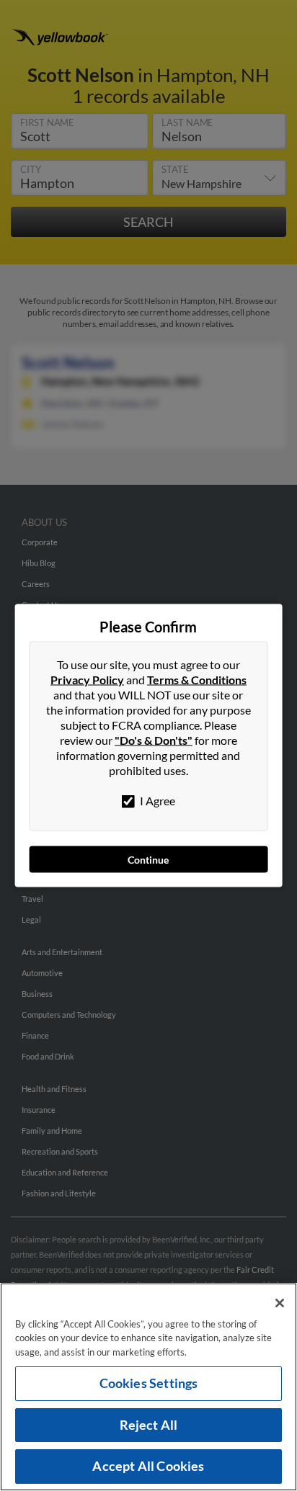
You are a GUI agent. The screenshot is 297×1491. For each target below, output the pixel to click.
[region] (148, 1387)
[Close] (280, 1303)
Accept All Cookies (148, 1466)
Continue (148, 860)
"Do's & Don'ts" (153, 740)
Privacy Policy (87, 679)
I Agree (156, 800)
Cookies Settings (148, 1383)
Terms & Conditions (197, 679)
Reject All (149, 1425)
